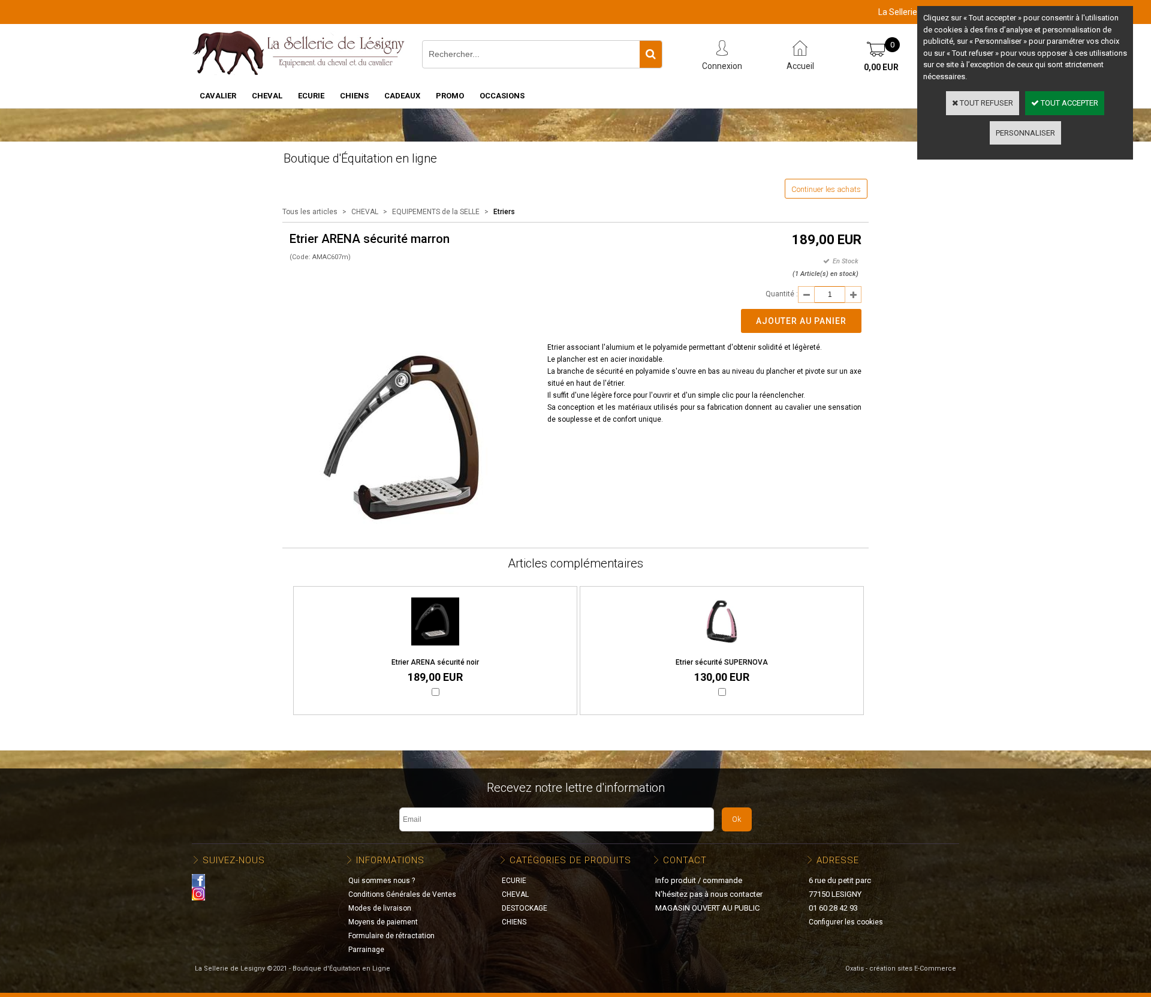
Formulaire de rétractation (391, 936)
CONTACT (685, 860)
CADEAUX (402, 95)
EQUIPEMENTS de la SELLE (436, 212)
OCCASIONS (502, 95)
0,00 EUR (881, 67)
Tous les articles (310, 212)
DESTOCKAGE (524, 908)
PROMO (450, 95)
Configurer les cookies (846, 922)
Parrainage (366, 949)
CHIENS (354, 95)
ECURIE (311, 95)
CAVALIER (218, 95)
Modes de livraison (379, 908)
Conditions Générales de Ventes (402, 894)
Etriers (504, 212)
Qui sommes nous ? (381, 880)
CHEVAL (267, 95)
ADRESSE (837, 860)
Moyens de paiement (383, 922)
